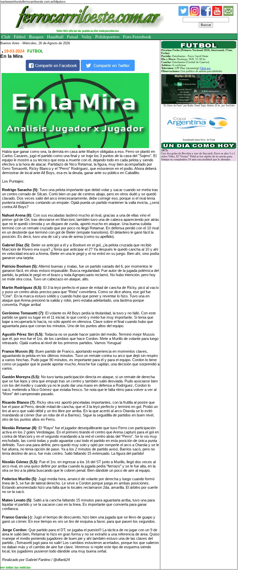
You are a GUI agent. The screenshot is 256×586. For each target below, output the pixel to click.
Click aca (205, 68)
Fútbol (20, 37)
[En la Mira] (81, 110)
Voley (87, 37)
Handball (55, 37)
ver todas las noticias (15, 567)
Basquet (36, 37)
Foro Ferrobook (137, 37)
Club (6, 37)
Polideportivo (107, 37)
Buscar (206, 25)
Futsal (72, 37)
